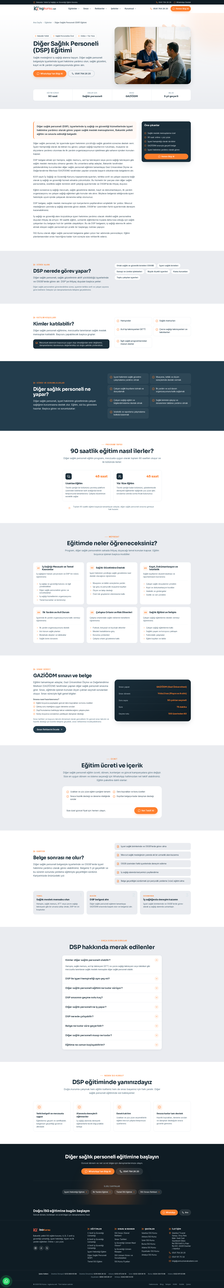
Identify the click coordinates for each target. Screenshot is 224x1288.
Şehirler (114, 8)
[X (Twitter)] (47, 1248)
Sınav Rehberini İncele (48, 729)
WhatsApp (170, 1212)
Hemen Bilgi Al (182, 9)
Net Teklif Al (148, 810)
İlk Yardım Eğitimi (100, 1192)
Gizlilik (181, 1284)
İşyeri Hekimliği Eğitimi (74, 1192)
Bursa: (156, 1274)
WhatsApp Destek (183, 2)
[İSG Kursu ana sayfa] (44, 8)
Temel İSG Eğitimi (124, 1192)
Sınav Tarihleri (121, 1239)
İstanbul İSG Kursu (149, 1233)
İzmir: (137, 1274)
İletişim (168, 1284)
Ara (186, 1212)
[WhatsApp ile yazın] (6, 1281)
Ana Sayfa (37, 22)
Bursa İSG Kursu (148, 1244)
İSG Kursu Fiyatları (122, 1261)
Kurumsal (129, 8)
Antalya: (124, 1277)
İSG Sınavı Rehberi (148, 1192)
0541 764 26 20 (165, 2)
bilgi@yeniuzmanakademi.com (181, 1261)
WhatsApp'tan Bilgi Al (51, 73)
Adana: (176, 1274)
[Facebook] (41, 1248)
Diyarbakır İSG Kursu (150, 1251)
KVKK (175, 1284)
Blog (161, 1284)
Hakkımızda (153, 1284)
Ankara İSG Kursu (149, 1237)
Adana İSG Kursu (149, 1247)
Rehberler (100, 8)
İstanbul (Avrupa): (64, 1274)
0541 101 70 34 (178, 1257)
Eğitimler (72, 8)
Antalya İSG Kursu (149, 1255)
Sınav (86, 8)
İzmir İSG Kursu (148, 1240)
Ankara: (117, 1274)
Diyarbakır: (101, 1277)
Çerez (188, 1284)
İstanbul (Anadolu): (92, 1274)
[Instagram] (35, 1248)
